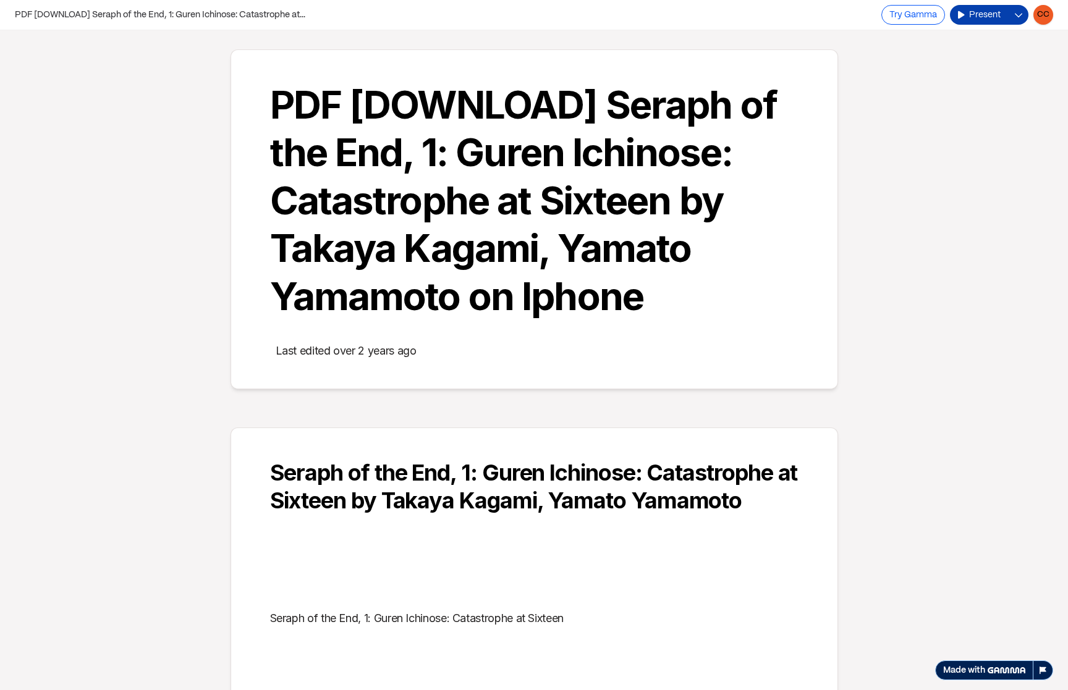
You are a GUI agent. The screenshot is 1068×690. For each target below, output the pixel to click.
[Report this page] (1043, 670)
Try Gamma (913, 15)
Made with (964, 670)
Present (985, 15)
